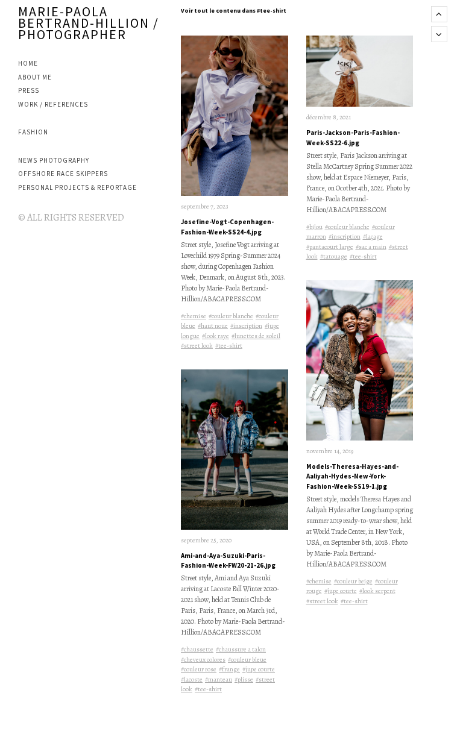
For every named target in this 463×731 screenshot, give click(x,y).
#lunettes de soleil (256, 335)
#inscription (246, 325)
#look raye (215, 335)
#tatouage (333, 256)
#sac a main (371, 246)
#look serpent (377, 590)
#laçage (373, 236)
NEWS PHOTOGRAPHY (53, 160)
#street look (197, 345)
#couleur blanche (231, 316)
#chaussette (197, 649)
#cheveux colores (203, 659)
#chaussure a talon (241, 649)
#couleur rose (198, 669)
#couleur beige (353, 581)
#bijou (314, 226)
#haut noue (213, 325)
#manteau (218, 679)
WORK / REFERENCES (53, 104)
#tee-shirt (228, 345)
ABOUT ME (35, 77)
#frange (229, 669)
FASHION (33, 132)
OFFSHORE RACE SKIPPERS (63, 173)
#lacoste (192, 679)
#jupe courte (258, 669)
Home (28, 63)
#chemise (193, 316)
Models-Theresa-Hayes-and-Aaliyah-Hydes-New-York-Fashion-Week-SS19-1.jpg (352, 476)
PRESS (28, 90)
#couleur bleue (247, 659)
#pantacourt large (329, 246)
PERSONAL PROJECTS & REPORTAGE (77, 187)
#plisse (244, 679)
